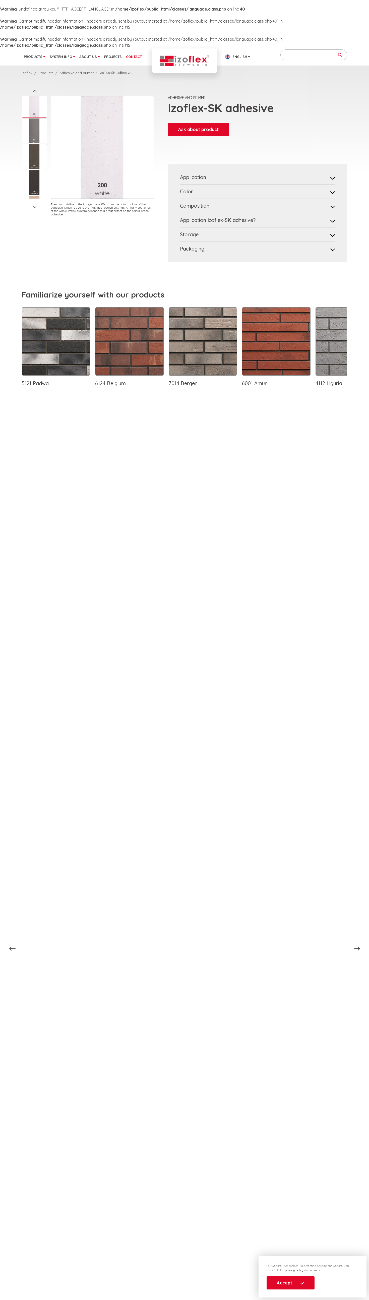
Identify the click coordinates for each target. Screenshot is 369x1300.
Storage (189, 234)
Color (186, 191)
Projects (113, 56)
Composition (194, 206)
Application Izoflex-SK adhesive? (218, 220)
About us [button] (88, 56)
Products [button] (33, 56)
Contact (134, 56)
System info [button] (61, 56)
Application (193, 177)
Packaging (192, 249)
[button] (35, 91)
